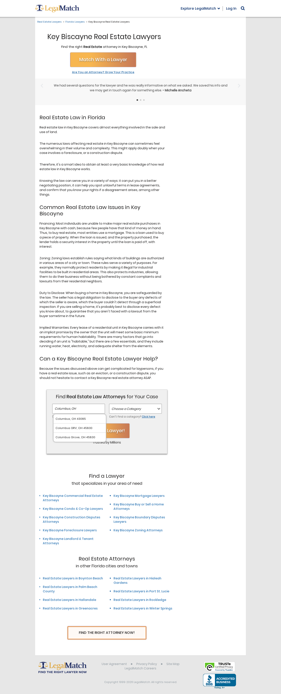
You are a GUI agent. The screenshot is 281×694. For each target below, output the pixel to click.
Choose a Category (126, 409)
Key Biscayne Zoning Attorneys (138, 530)
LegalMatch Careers (140, 668)
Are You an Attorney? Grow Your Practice (103, 72)
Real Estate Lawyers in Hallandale (69, 600)
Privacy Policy (146, 664)
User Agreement (114, 664)
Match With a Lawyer (103, 59)
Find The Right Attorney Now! (107, 632)
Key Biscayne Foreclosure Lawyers (70, 530)
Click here (148, 416)
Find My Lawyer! (107, 430)
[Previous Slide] (42, 86)
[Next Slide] (239, 86)
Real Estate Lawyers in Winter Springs (142, 608)
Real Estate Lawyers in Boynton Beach (73, 578)
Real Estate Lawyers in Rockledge (139, 600)
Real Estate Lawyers (49, 21)
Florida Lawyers (75, 21)
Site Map (173, 664)
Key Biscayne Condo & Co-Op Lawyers (73, 509)
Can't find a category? (132, 416)
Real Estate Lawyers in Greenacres (70, 608)
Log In (231, 8)
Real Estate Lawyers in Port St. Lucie (141, 591)
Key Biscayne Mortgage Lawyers (139, 496)
